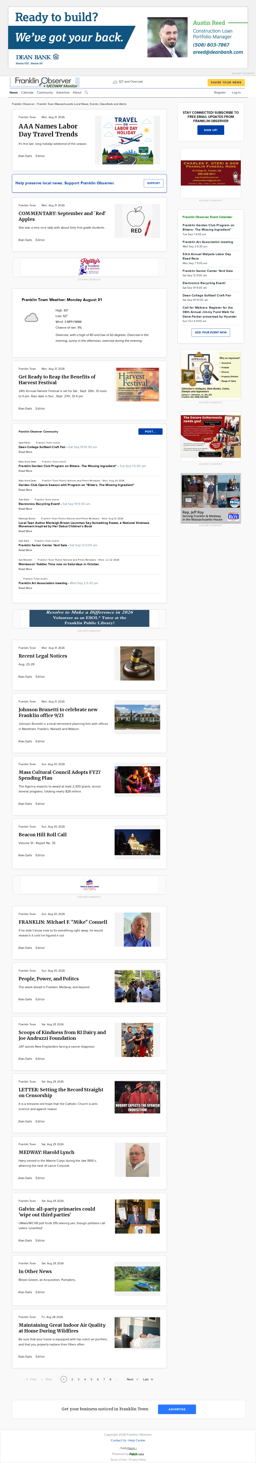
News (14, 93)
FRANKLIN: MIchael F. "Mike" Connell (63, 922)
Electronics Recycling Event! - (54, 504)
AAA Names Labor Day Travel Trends (48, 130)
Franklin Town (27, 117)
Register (220, 93)
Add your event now (211, 332)
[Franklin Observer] (45, 82)
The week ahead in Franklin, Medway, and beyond (54, 987)
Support (153, 183)
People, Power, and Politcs (49, 979)
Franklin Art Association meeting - (58, 583)
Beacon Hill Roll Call (43, 835)
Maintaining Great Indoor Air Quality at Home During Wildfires (62, 1328)
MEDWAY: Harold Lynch (46, 1152)
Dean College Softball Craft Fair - (58, 447)
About (77, 93)
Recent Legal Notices (43, 656)
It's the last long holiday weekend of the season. (53, 144)
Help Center (136, 1440)
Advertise (63, 93)
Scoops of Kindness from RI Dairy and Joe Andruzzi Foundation (62, 1035)
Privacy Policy (137, 1459)
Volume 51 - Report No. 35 (37, 843)
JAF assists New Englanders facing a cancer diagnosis (56, 1047)
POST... (150, 431)
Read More (25, 452)
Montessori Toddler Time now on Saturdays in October (59, 564)
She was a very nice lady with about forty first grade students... (63, 228)
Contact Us (118, 1440)
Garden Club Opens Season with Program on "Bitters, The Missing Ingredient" (76, 485)
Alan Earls (25, 156)
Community (45, 93)
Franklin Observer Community (38, 431)
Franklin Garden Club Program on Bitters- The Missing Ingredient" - (82, 466)
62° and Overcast (130, 82)
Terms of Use (119, 1459)
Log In (236, 93)
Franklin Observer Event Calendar (207, 217)
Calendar (27, 93)
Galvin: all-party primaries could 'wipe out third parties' (57, 1212)
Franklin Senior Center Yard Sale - (58, 545)
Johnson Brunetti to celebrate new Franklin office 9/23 (58, 712)
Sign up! (211, 130)
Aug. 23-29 (26, 664)
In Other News (35, 1271)
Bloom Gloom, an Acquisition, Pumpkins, (47, 1280)
